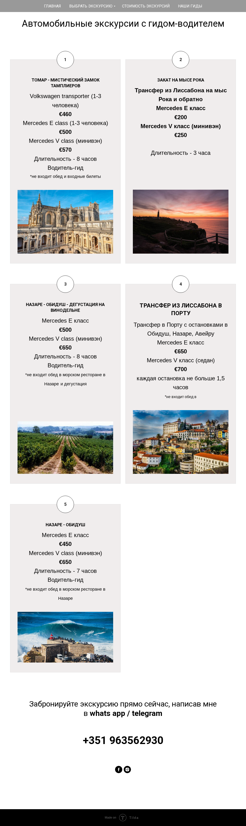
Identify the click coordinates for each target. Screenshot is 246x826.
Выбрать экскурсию (90, 6)
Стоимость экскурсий (146, 6)
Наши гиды (190, 6)
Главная (52, 6)
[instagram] (127, 769)
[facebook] (118, 769)
